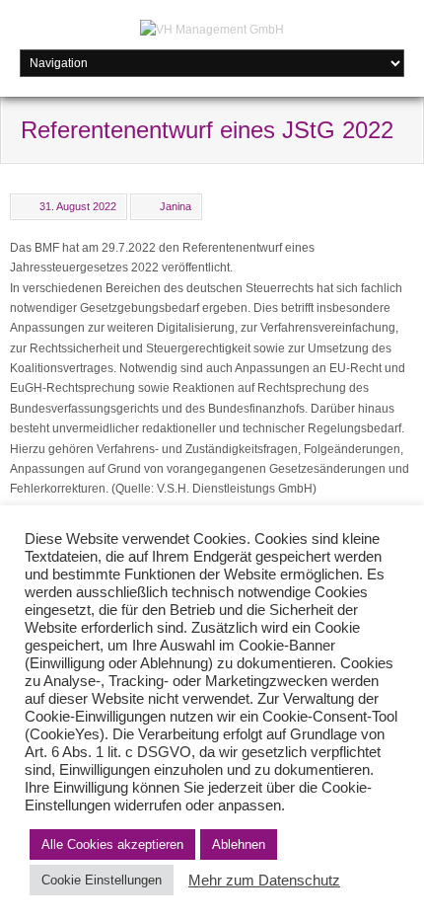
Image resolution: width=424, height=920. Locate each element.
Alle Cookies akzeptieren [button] (112, 844)
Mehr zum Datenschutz (264, 880)
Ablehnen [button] (238, 844)
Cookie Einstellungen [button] (101, 880)
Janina (175, 206)
